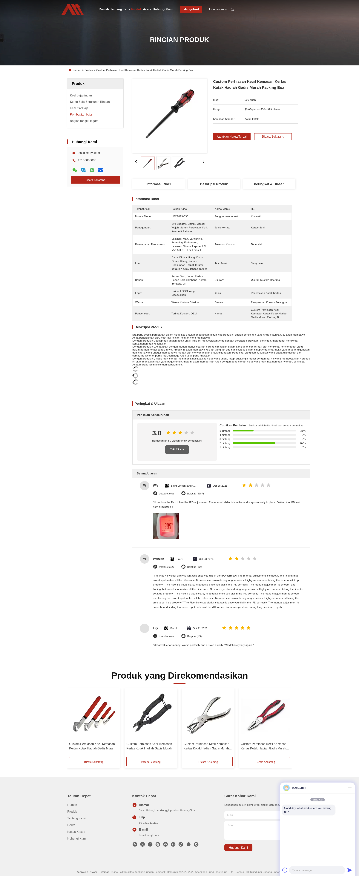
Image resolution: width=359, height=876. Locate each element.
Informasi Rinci (158, 184)
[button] (74, 724)
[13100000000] (188, 845)
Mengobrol (191, 9)
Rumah (104, 9)
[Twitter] (142, 845)
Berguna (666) (194, 636)
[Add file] (285, 870)
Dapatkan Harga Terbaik (232, 136)
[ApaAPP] (92, 170)
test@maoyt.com (89, 152)
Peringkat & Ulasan (269, 184)
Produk (136, 9)
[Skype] (83, 170)
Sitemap (104, 871)
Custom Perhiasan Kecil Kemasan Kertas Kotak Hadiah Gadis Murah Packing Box (92, 746)
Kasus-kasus (76, 831)
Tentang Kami (120, 9)
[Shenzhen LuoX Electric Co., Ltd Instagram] (157, 845)
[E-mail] (101, 170)
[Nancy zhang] (196, 845)
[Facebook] (150, 845)
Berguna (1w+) (195, 566)
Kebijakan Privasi (86, 871)
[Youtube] (165, 845)
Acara (147, 9)
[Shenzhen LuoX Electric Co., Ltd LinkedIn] (173, 845)
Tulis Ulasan (177, 449)
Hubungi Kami (163, 9)
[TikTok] (180, 845)
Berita (71, 825)
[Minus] (349, 788)
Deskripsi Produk (214, 184)
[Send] (350, 870)
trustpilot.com (166, 493)
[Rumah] (72, 9)
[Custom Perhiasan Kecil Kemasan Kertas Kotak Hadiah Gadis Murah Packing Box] (169, 116)
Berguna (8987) (195, 493)
